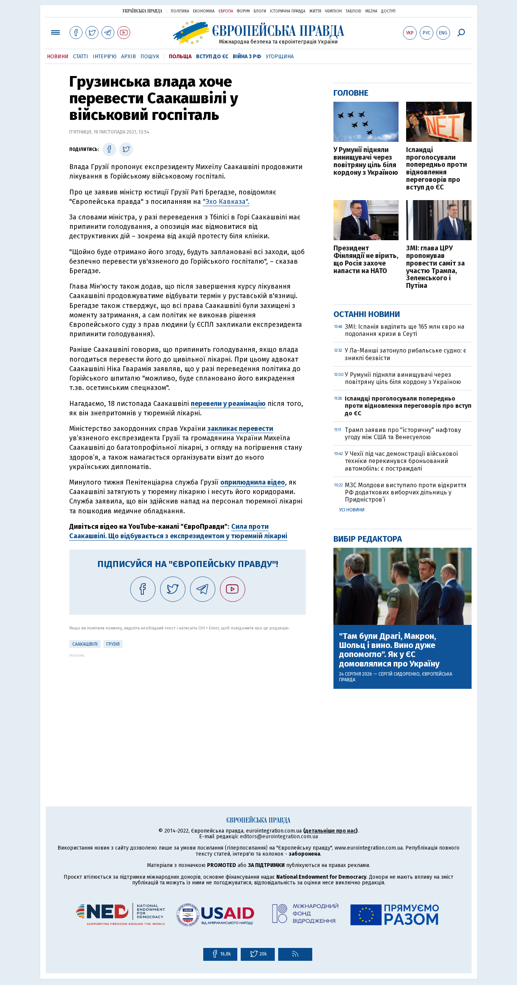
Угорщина (280, 56)
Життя (315, 11)
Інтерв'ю (105, 56)
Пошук (149, 56)
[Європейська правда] (259, 32)
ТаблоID (353, 11)
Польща (180, 56)
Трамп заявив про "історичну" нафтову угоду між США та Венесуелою (403, 433)
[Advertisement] (187, 710)
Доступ (388, 11)
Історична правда (287, 11)
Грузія (113, 644)
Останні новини (366, 314)
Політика (180, 11)
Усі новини (351, 510)
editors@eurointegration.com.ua (279, 836)
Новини (58, 56)
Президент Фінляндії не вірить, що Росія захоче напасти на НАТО (365, 260)
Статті (80, 56)
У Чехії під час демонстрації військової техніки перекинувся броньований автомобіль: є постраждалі (401, 461)
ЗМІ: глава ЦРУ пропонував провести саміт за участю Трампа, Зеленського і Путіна (435, 267)
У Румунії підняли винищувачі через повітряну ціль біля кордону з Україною (365, 161)
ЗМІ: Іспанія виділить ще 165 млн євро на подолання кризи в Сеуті (404, 330)
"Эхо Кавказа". (226, 201)
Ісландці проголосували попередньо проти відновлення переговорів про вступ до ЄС (436, 168)
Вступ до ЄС (212, 56)
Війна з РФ (247, 56)
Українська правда (142, 11)
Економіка (204, 11)
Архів (128, 56)
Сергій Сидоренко (399, 674)
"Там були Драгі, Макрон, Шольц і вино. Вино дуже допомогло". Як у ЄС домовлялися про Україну (389, 650)
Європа (225, 11)
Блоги (260, 11)
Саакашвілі (85, 644)
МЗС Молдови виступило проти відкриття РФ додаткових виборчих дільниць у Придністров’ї (406, 492)
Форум (243, 11)
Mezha (371, 11)
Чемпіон (333, 11)
